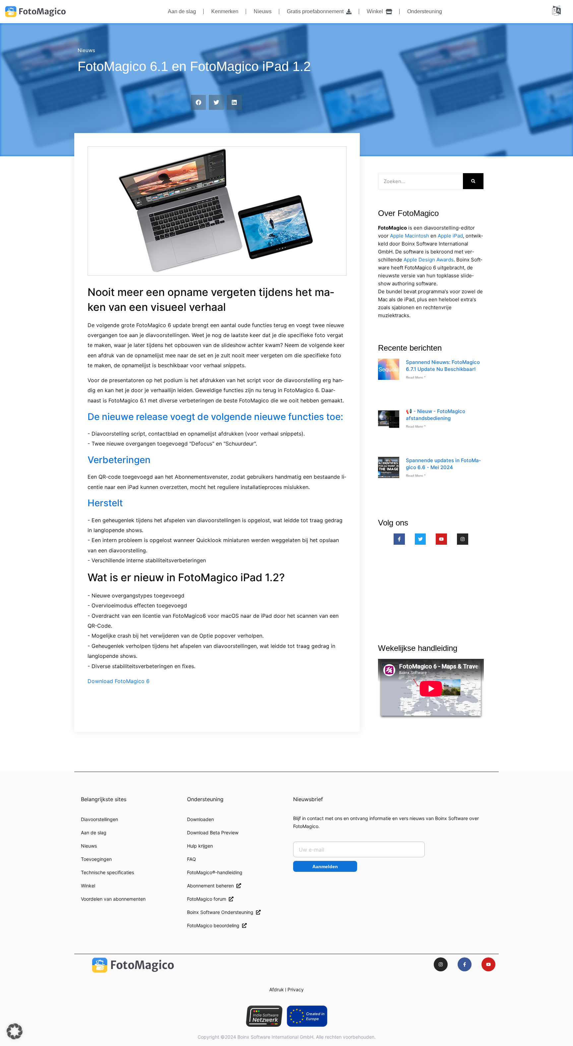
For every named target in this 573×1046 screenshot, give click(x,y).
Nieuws (263, 11)
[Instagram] (462, 539)
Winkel (376, 11)
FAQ (191, 859)
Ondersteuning (424, 11)
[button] (198, 102)
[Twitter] (420, 539)
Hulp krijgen (200, 846)
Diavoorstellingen (99, 819)
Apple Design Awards (429, 259)
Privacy (295, 989)
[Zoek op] (473, 181)
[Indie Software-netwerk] (264, 1016)
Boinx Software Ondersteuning (221, 912)
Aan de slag (182, 11)
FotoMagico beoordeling (214, 925)
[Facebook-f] (399, 539)
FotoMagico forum (208, 899)
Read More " (416, 377)
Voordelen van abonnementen (113, 899)
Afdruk (276, 989)
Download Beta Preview (212, 832)
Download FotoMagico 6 (119, 681)
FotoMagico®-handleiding (214, 872)
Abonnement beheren (211, 885)
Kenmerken (224, 11)
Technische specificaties (107, 872)
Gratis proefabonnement (316, 11)
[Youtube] (441, 539)
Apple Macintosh (409, 236)
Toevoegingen (96, 859)
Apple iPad (450, 236)
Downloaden (200, 819)
